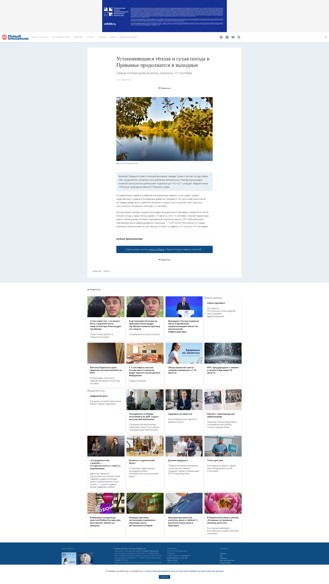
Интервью (102, 37)
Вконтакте (231, 560)
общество (97, 271)
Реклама (223, 553)
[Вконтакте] (233, 37)
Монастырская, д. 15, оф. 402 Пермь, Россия (177, 559)
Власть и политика (40, 37)
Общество (78, 37)
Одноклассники (225, 563)
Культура (90, 37)
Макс (225, 560)
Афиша (113, 37)
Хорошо (164, 577)
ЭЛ (121, 560)
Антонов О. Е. (186, 555)
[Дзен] (221, 37)
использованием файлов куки (160, 571)
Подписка (223, 558)
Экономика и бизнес (61, 37)
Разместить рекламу (128, 37)
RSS (221, 556)
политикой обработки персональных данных (200, 571)
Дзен (221, 560)
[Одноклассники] (239, 37)
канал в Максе (156, 249)
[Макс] (227, 37)
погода (106, 271)
